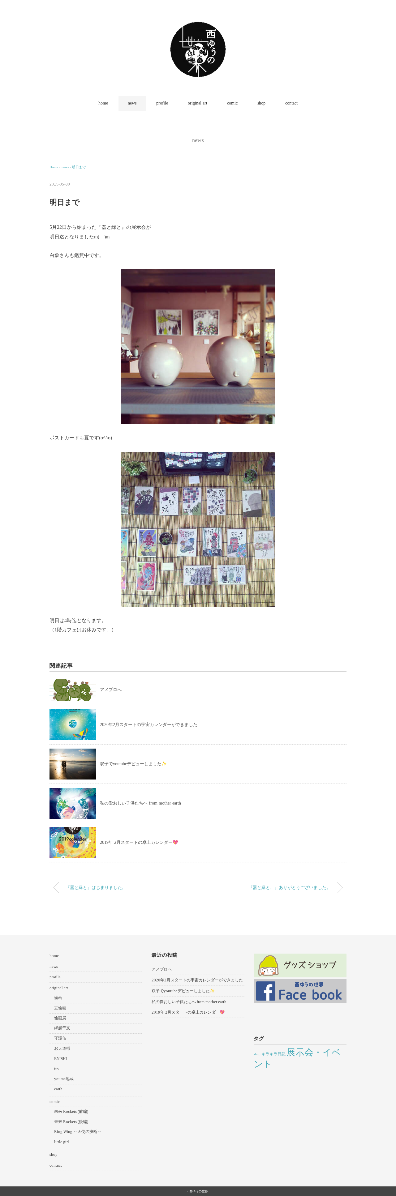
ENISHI (60, 1058)
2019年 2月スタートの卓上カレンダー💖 (139, 842)
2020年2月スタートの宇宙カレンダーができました (148, 724)
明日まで (79, 167)
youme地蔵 (64, 1078)
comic (232, 103)
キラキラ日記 (273, 1054)
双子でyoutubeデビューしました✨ (133, 764)
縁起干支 (62, 1028)
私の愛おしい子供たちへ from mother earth (140, 803)
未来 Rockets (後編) (71, 1121)
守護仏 (60, 1038)
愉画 (58, 997)
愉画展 (60, 1018)
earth (58, 1089)
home (103, 103)
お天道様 (62, 1048)
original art (197, 103)
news (132, 103)
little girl (61, 1141)
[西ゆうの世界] (198, 26)
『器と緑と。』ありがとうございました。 (289, 887)
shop (261, 103)
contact (291, 103)
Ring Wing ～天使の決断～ (77, 1131)
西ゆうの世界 (198, 1191)
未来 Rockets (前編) (71, 1111)
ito (56, 1068)
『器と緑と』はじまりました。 (96, 887)
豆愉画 (60, 1008)
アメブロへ (111, 689)
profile (162, 103)
